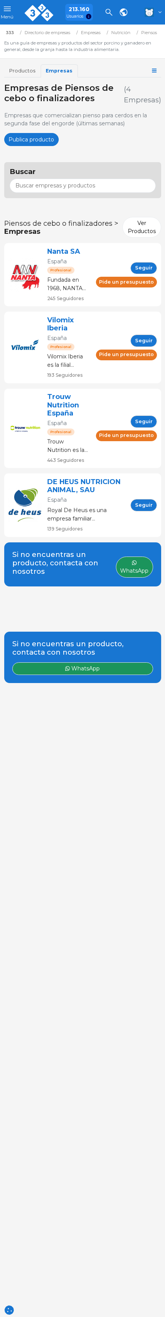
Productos (22, 71)
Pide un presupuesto (126, 282)
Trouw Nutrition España (63, 404)
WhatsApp (85, 668)
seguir (144, 268)
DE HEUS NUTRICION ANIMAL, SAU (83, 486)
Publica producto (31, 139)
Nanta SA (63, 251)
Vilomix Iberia (60, 324)
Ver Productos (142, 227)
